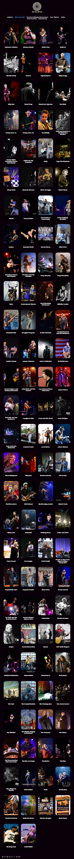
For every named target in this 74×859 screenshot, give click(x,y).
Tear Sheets (54, 17)
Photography (20, 17)
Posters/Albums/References (37, 17)
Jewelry (10, 17)
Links (63, 17)
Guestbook (42, 19)
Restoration (32, 19)
